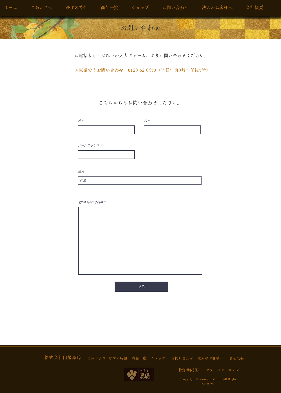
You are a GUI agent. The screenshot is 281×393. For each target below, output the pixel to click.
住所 (81, 171)
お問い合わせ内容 (91, 202)
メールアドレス (88, 145)
